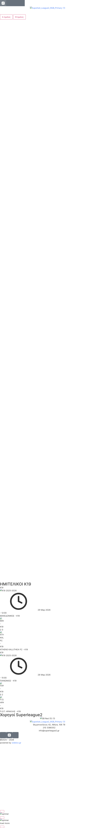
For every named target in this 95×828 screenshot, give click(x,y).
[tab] (6, 17)
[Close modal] (2, 811)
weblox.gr (16, 742)
